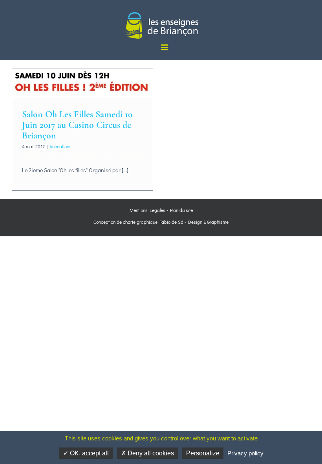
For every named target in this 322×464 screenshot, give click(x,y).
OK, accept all (88, 453)
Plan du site (181, 210)
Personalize (203, 453)
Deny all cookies (150, 453)
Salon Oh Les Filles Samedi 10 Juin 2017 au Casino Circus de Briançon (77, 125)
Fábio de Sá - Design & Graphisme (193, 222)
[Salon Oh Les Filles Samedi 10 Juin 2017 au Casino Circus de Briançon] (82, 82)
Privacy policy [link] (245, 453)
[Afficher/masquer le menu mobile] (165, 47)
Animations (60, 146)
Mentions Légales (147, 210)
